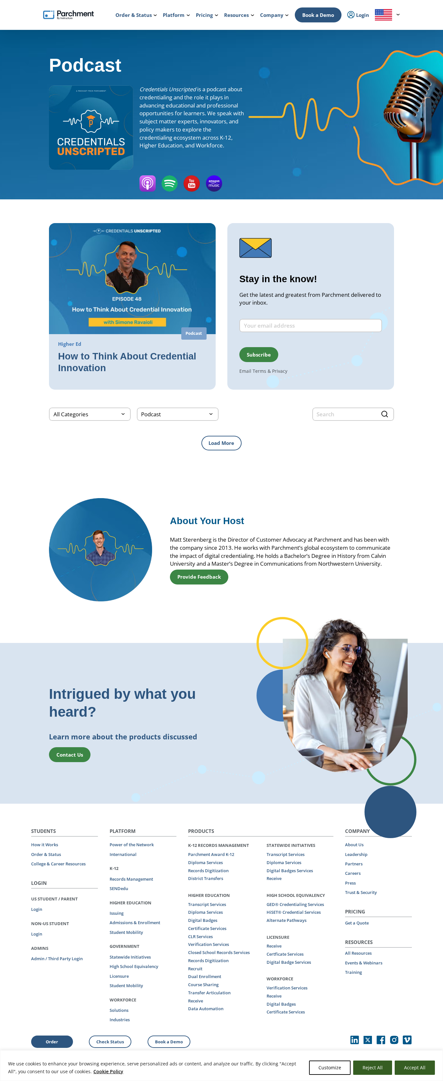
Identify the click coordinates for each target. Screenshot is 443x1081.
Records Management (131, 879)
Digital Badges (202, 920)
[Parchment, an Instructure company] (68, 14)
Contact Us (69, 754)
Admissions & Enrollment (135, 922)
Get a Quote (357, 923)
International (123, 854)
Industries (120, 1020)
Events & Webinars (363, 963)
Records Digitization (208, 871)
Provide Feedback (199, 576)
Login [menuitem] (362, 15)
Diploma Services (205, 862)
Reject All (373, 1067)
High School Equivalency (134, 966)
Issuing (117, 913)
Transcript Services (207, 904)
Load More (221, 443)
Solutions (119, 1010)
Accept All (414, 1067)
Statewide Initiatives (130, 957)
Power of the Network (132, 845)
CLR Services (200, 936)
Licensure (119, 976)
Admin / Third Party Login (57, 959)
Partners (354, 864)
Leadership (356, 854)
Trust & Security (361, 892)
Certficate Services (285, 954)
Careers (353, 873)
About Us (354, 845)
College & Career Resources (58, 864)
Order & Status (46, 854)
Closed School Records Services (219, 952)
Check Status (110, 1042)
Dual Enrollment (204, 976)
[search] (353, 414)
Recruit (195, 969)
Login (36, 909)
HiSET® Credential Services (294, 912)
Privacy (279, 371)
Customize (329, 1067)
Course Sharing (203, 984)
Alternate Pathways (286, 920)
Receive (195, 1001)
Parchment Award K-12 (211, 854)
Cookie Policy (108, 1071)
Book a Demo (318, 15)
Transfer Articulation (209, 993)
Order (52, 1042)
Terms (259, 371)
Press (350, 883)
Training (353, 972)
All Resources (358, 953)
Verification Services (208, 944)
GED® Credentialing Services (295, 904)
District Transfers (205, 878)
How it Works (44, 845)
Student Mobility (126, 932)
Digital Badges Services (290, 871)
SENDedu (119, 888)
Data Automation (205, 1009)
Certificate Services (207, 928)
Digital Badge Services (289, 962)
